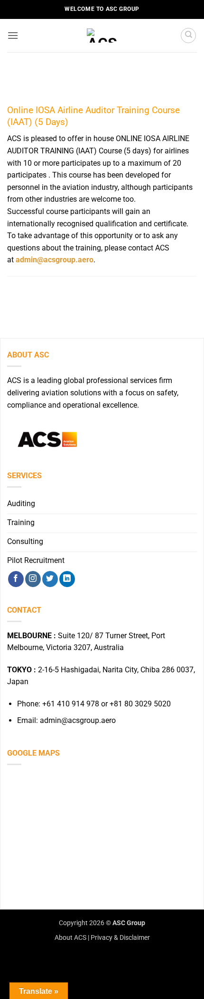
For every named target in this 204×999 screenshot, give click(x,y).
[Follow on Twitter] (50, 579)
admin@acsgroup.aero (54, 259)
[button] (13, 35)
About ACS (70, 938)
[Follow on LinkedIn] (67, 579)
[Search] (188, 35)
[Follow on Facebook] (16, 579)
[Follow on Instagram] (33, 579)
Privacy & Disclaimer (120, 938)
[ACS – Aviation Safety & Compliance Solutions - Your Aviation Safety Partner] (102, 35)
